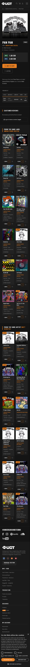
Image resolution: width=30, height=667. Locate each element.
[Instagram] (7, 534)
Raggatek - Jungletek (8, 214)
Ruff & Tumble (20, 441)
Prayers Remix (7, 410)
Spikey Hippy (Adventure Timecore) (6, 442)
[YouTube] (5, 538)
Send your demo (6, 613)
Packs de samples (6, 594)
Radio (6, 610)
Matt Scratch (7, 48)
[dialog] (15, 650)
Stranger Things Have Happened (21, 209)
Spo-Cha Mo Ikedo (7, 209)
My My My (5, 272)
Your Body (5, 506)
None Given (6, 474)
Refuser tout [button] (22, 659)
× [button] (28, 634)
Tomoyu (6, 219)
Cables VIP (19, 474)
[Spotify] (14, 534)
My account (5, 626)
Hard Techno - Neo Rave (8, 572)
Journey (19, 147)
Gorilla (18, 410)
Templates (5, 599)
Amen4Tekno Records (20, 444)
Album (17, 229)
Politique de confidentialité (12, 649)
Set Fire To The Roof (20, 304)
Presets (4, 596)
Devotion (5, 242)
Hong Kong (6, 147)
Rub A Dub (19, 242)
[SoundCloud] (22, 534)
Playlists (4, 607)
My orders (4, 629)
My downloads (6, 631)
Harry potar (20, 157)
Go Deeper (19, 272)
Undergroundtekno (22, 412)
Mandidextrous (21, 252)
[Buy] (12, 161)
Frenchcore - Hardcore (7, 577)
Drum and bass (6, 183)
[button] (15, 664)
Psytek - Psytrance (7, 585)
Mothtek (6, 252)
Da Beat (6, 188)
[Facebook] (3, 534)
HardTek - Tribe (6, 153)
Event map (5, 615)
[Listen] (15, 25)
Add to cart (11, 66)
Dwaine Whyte (21, 186)
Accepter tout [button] (8, 659)
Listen (8, 71)
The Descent (20, 506)
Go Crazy (19, 178)
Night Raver (6, 303)
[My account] (23, 3)
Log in (19, 119)
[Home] (3, 8)
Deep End (5, 178)
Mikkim (6, 157)
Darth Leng (20, 312)
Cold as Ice (6, 345)
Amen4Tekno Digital (6, 150)
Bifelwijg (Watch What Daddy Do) (21, 378)
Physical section (6, 618)
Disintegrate (6, 377)
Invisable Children (21, 346)
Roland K (10, 157)
